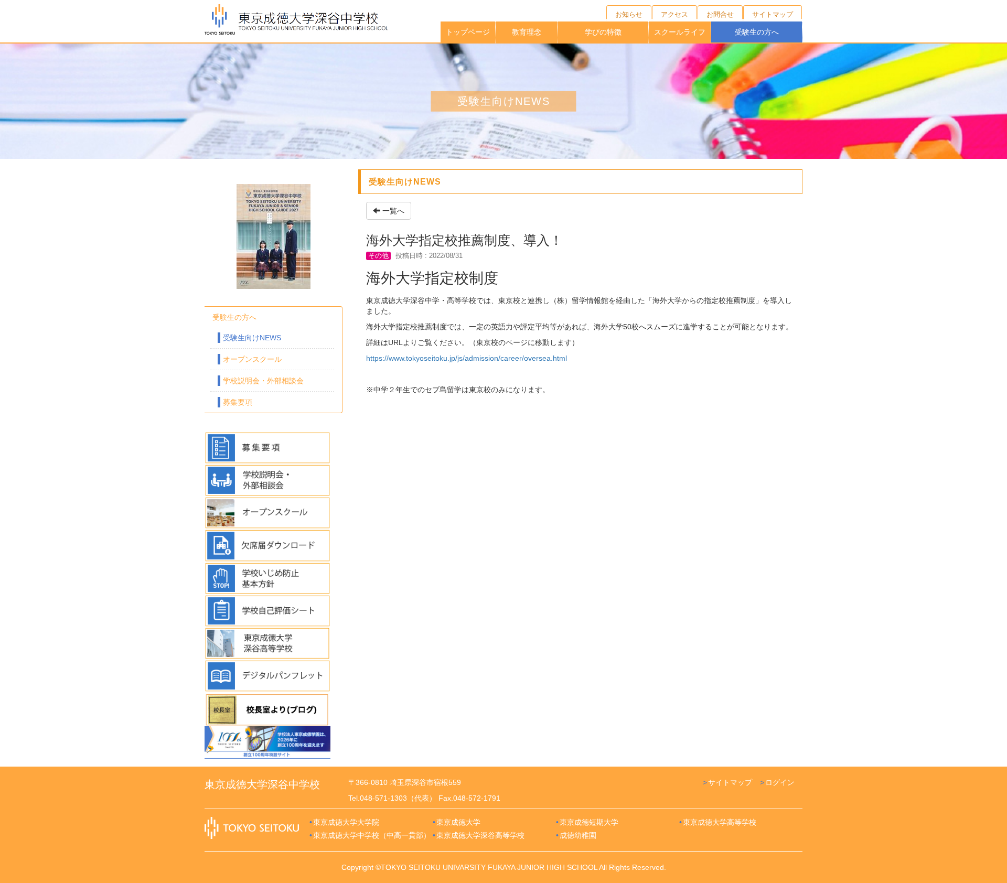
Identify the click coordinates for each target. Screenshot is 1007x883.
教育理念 (526, 32)
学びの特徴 (603, 32)
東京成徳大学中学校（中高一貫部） (372, 835)
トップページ (468, 32)
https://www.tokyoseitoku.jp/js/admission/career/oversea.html (466, 358)
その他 (378, 256)
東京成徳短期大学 (589, 822)
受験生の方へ (757, 32)
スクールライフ (679, 32)
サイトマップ (730, 782)
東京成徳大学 (458, 822)
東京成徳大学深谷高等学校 (480, 835)
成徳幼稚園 (578, 835)
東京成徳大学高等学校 (719, 822)
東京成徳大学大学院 (346, 822)
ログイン (780, 782)
